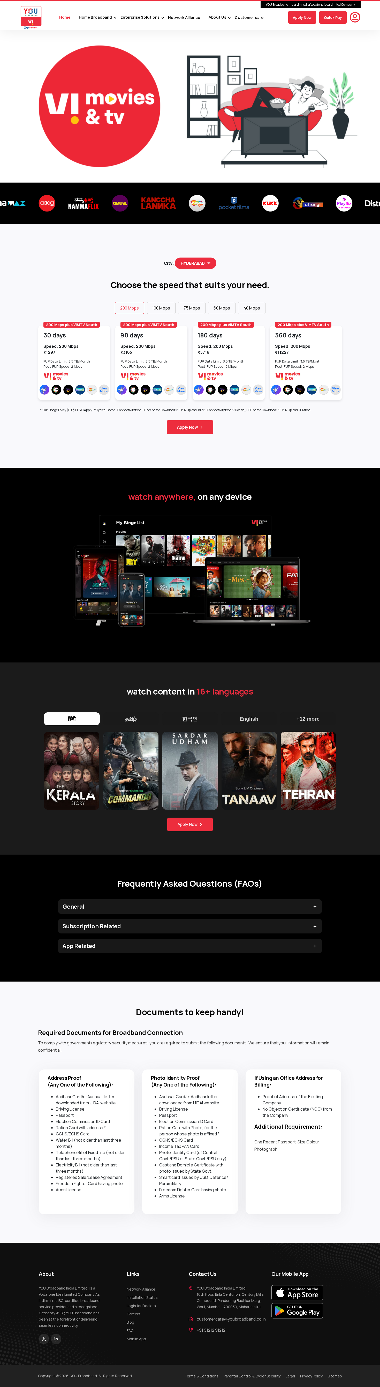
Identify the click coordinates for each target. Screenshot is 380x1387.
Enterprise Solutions (139, 17)
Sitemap (335, 1376)
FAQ (130, 1330)
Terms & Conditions (201, 1376)
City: (169, 263)
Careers (134, 1313)
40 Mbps (252, 308)
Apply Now (302, 17)
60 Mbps (222, 308)
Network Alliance (184, 17)
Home (64, 17)
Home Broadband (95, 17)
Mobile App (136, 1338)
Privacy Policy (311, 1376)
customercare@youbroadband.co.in (231, 1319)
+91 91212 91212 (211, 1330)
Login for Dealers (141, 1305)
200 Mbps (129, 308)
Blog (130, 1322)
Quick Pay (333, 17)
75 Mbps (192, 308)
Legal (290, 1376)
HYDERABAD (193, 263)
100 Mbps (161, 308)
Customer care (249, 17)
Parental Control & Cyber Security (252, 1376)
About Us (217, 17)
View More (104, 390)
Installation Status (142, 1297)
